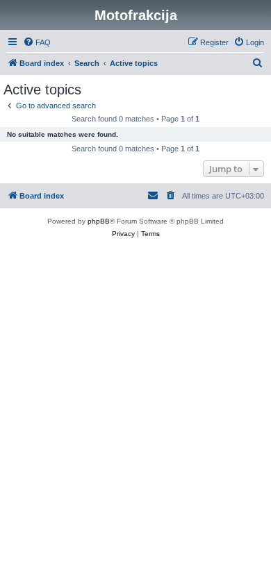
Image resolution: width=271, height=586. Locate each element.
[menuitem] (37, 42)
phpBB (99, 221)
